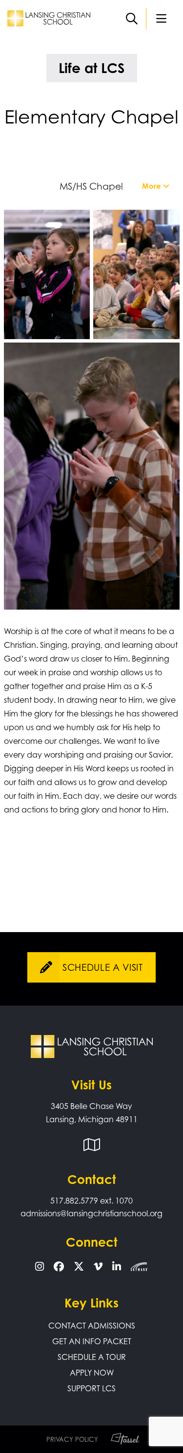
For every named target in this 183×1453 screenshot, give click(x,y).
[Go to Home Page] (48, 17)
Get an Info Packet (91, 1341)
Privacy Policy (72, 1439)
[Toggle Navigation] (161, 18)
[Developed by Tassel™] (120, 1439)
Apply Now (92, 1373)
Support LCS (91, 1388)
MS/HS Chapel (91, 186)
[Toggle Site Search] (131, 18)
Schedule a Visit (102, 967)
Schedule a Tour (92, 1357)
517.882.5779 (74, 1201)
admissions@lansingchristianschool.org (91, 1213)
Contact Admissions (91, 1325)
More (152, 186)
